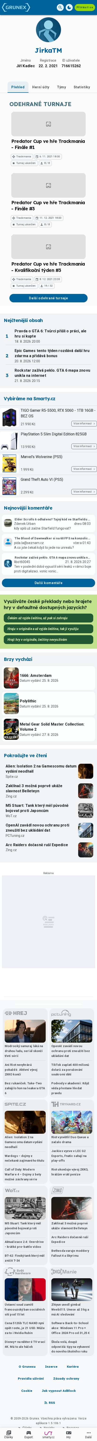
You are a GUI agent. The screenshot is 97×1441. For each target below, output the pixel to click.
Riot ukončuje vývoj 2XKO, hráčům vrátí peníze (69, 1172)
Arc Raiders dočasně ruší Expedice (37, 845)
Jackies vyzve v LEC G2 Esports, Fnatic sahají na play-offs (68, 1156)
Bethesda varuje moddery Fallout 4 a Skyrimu (70, 1253)
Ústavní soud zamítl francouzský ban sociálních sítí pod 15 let (25, 1309)
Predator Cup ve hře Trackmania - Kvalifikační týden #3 (48, 267)
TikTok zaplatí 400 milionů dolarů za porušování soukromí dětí (70, 1069)
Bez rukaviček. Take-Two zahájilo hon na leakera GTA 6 (25, 1088)
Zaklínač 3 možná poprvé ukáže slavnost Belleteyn (34, 788)
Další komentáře (49, 583)
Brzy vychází (18, 659)
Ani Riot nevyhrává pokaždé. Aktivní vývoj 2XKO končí (21, 1069)
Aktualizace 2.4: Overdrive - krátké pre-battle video (24, 1244)
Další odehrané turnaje (48, 298)
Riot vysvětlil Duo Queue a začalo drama (70, 1139)
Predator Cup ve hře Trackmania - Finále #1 (48, 144)
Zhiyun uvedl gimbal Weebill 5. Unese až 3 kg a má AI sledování (70, 1309)
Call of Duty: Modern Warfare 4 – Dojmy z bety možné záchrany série (23, 1174)
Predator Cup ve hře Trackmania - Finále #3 (48, 205)
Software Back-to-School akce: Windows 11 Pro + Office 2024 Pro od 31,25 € (70, 1328)
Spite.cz (12, 776)
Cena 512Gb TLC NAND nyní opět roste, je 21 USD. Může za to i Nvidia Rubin (25, 1328)
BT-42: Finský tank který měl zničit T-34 (25, 1258)
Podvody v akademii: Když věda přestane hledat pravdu (70, 1088)
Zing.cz (11, 796)
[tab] (18, 87)
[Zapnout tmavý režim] (69, 7)
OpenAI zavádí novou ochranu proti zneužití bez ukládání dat (37, 828)
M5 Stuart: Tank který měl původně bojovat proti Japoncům (37, 808)
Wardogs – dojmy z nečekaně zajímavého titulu (24, 1158)
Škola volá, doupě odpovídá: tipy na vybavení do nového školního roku (70, 1346)
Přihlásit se (85, 7)
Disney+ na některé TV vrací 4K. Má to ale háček (25, 1344)
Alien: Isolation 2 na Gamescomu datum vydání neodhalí (41, 769)
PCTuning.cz (15, 835)
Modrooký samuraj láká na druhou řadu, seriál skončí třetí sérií (24, 1051)
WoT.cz (11, 816)
